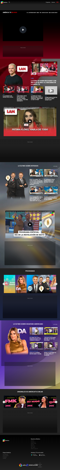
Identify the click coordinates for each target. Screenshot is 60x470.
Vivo (57, 2)
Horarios (53, 2)
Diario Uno (33, 446)
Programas (48, 2)
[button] (4, 284)
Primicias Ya (33, 442)
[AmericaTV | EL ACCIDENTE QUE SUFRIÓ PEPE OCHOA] (9, 89)
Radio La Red (33, 443)
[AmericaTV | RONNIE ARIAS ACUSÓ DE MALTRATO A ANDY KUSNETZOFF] (51, 90)
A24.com (32, 440)
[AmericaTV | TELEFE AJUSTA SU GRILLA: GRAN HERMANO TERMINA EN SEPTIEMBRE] (51, 190)
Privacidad (5, 457)
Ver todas (55, 166)
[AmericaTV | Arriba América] (10, 275)
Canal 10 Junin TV (34, 448)
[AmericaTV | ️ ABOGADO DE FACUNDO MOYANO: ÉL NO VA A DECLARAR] (51, 331)
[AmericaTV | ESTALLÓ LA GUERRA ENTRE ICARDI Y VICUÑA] (36, 346)
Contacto (4, 458)
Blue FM (32, 444)
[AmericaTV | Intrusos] (44, 275)
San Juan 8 (33, 447)
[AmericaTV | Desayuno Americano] (21, 275)
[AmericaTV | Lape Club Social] (33, 275)
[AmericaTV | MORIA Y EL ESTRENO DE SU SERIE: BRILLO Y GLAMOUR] (51, 346)
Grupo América (5, 455)
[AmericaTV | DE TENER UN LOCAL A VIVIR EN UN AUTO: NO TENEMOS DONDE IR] (36, 331)
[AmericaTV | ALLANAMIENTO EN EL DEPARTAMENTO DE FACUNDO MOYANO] (51, 173)
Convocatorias (5, 454)
